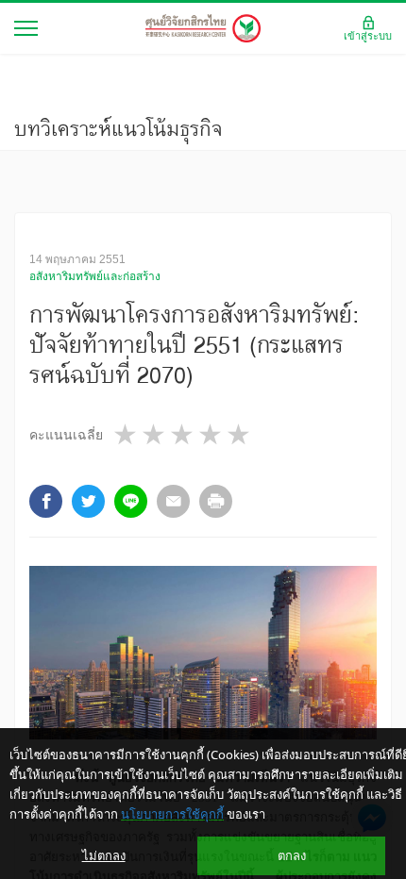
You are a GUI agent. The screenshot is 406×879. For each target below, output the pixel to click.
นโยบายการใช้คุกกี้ (172, 813)
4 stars (211, 434)
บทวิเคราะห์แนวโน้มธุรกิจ (118, 128)
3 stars (183, 434)
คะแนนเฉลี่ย (66, 434)
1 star (126, 434)
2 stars (155, 434)
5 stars (240, 434)
